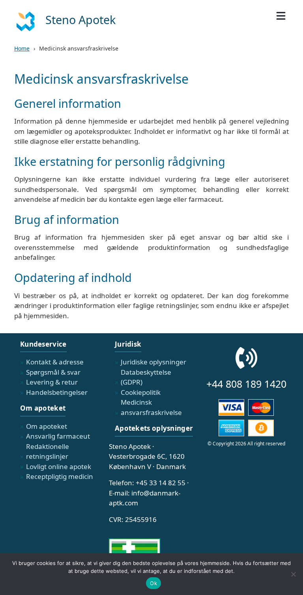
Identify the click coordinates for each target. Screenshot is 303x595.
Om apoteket (46, 426)
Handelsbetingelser (57, 392)
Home (22, 48)
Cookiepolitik (141, 392)
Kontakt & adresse (55, 361)
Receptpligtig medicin (59, 476)
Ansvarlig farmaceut (58, 436)
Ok (153, 583)
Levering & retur (52, 382)
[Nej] (293, 574)
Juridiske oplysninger (153, 361)
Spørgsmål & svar (53, 372)
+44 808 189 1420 (246, 383)
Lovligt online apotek (58, 466)
